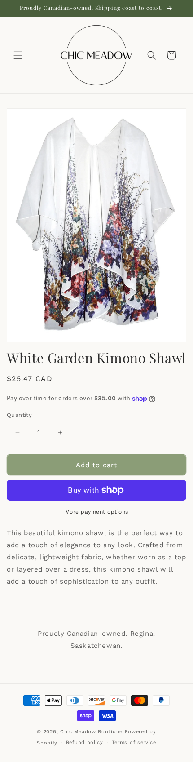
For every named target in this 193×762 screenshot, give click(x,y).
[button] (18, 55)
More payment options (96, 512)
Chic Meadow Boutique (92, 732)
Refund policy (84, 742)
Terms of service (134, 742)
